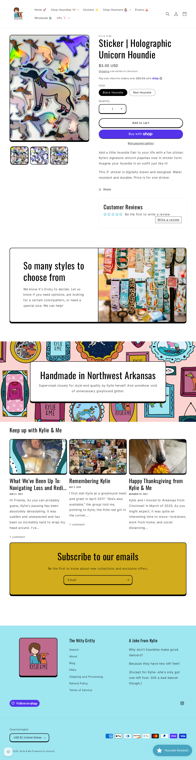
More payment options (141, 143)
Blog (72, 663)
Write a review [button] (168, 220)
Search (74, 649)
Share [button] (107, 189)
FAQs (72, 669)
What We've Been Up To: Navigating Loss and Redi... (38, 484)
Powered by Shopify (43, 751)
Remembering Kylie (89, 480)
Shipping (104, 71)
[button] (65, 10)
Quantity (104, 100)
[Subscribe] (128, 580)
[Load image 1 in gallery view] (19, 155)
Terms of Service (80, 690)
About (73, 656)
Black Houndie (113, 92)
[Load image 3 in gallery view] (59, 155)
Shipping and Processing (86, 676)
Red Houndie (142, 92)
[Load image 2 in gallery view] (39, 155)
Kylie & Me (25, 751)
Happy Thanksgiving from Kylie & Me (156, 484)
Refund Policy (78, 683)
